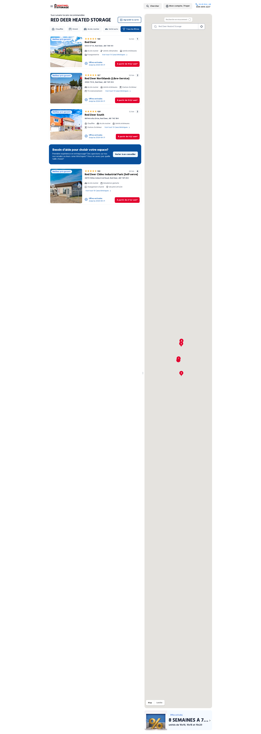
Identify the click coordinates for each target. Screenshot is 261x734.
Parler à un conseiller (125, 154)
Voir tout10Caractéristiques (97, 190)
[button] (178, 359)
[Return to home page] (61, 6)
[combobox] (177, 27)
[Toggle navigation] (51, 6)
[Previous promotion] (146, 720)
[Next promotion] (210, 720)
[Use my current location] (201, 26)
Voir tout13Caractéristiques (113, 54)
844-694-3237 (203, 7)
